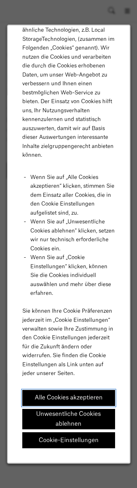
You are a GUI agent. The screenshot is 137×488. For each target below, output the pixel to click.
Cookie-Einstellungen (69, 440)
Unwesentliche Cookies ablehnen (68, 419)
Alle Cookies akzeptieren (69, 398)
